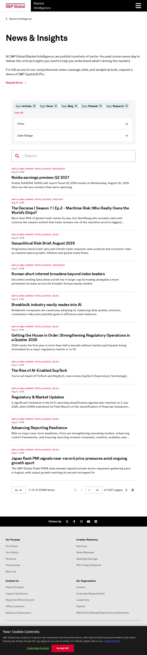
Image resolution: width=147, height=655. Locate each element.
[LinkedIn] (96, 521)
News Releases (85, 552)
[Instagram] (81, 521)
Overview (81, 546)
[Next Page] (126, 490)
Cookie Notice (112, 641)
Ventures (11, 558)
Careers (80, 587)
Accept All (62, 648)
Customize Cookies (38, 648)
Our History (12, 552)
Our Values (12, 546)
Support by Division (17, 593)
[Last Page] (133, 490)
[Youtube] (88, 521)
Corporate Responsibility (90, 593)
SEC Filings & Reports (88, 565)
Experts (80, 606)
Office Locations (15, 606)
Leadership (82, 599)
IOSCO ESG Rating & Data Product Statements (102, 612)
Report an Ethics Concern (20, 599)
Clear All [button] (18, 112)
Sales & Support (15, 587)
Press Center (13, 565)
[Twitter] (67, 521)
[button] (34, 105)
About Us (11, 571)
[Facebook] (74, 521)
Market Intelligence (20, 18)
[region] (73, 640)
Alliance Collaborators (18, 612)
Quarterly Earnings (87, 558)
